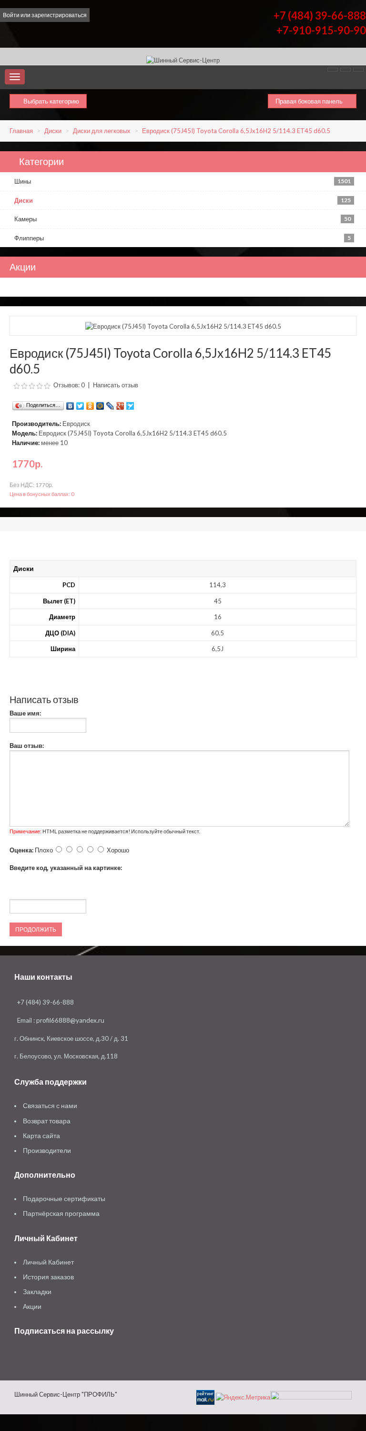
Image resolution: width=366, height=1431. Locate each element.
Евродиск (76, 423)
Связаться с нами (50, 1106)
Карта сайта (41, 1136)
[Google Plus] (120, 403)
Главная (21, 131)
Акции (32, 1306)
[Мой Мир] (100, 403)
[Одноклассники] (90, 403)
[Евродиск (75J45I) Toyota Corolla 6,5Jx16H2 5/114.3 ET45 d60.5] (183, 325)
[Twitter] (80, 403)
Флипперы (182, 238)
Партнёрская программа (61, 1213)
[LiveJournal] (110, 403)
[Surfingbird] (130, 403)
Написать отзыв (115, 385)
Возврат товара (47, 1121)
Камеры (182, 219)
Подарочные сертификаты (64, 1199)
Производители (47, 1150)
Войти (11, 15)
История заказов (48, 1277)
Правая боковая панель (309, 101)
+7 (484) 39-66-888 (320, 15)
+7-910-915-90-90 (321, 30)
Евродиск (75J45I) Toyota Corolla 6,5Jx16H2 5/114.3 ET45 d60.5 (236, 131)
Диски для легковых (102, 131)
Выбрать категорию (50, 101)
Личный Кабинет (48, 1262)
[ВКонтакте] (70, 403)
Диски (52, 131)
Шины (182, 181)
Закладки (37, 1292)
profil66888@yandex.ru (70, 1020)
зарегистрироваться (59, 15)
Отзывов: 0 (69, 385)
